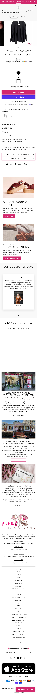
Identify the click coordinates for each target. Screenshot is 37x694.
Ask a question (18, 158)
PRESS (19, 606)
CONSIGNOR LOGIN (18, 589)
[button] (18, 61)
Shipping (11, 63)
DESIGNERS (18, 583)
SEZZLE (18, 626)
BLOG (18, 603)
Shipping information (18, 154)
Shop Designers (12, 258)
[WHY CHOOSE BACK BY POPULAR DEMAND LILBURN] (18, 429)
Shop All (9, 216)
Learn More (18, 505)
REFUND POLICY (18, 631)
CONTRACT (18, 623)
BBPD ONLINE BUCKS (19, 597)
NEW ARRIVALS (18, 580)
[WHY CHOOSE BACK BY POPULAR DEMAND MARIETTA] (18, 381)
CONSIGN (18, 586)
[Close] (35, 5)
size (18, 78)
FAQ (18, 611)
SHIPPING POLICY (18, 634)
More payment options (18, 101)
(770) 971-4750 (18, 559)
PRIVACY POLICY (18, 640)
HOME (18, 569)
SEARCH (18, 594)
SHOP (18, 577)
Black (18, 72)
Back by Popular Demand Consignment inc (18, 51)
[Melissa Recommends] (18, 473)
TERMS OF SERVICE (18, 637)
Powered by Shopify (18, 692)
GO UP (18, 643)
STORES (18, 574)
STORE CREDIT (18, 600)
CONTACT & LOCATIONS (19, 614)
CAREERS (18, 628)
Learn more (16, 12)
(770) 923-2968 (18, 546)
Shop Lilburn (18, 460)
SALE (18, 572)
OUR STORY (18, 609)
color (18, 69)
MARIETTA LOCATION (18, 617)
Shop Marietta (18, 415)
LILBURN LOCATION (18, 620)
